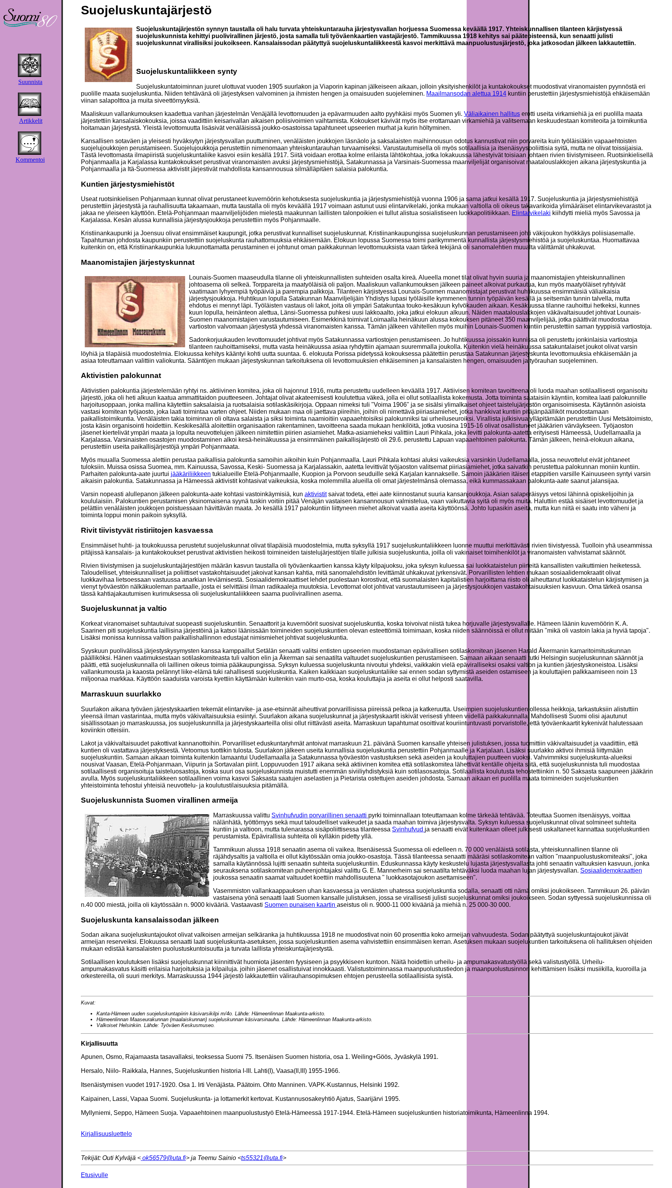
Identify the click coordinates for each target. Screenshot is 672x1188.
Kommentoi (30, 159)
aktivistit (315, 494)
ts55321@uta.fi (262, 1158)
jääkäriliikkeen (191, 474)
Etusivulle (94, 1175)
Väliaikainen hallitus (492, 113)
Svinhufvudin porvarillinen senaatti (319, 815)
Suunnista (30, 82)
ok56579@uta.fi (163, 1158)
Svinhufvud (408, 829)
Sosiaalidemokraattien (611, 870)
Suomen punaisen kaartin (300, 904)
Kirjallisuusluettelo (106, 1133)
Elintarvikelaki (531, 213)
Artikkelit (30, 120)
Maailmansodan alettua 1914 (466, 93)
